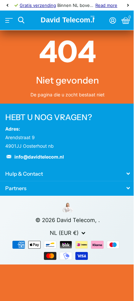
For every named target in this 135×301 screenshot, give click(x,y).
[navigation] (7, 5)
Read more (106, 5)
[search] (21, 20)
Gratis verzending (38, 5)
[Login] (112, 20)
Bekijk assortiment (9, 20)
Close (67, 173)
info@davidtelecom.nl (39, 157)
